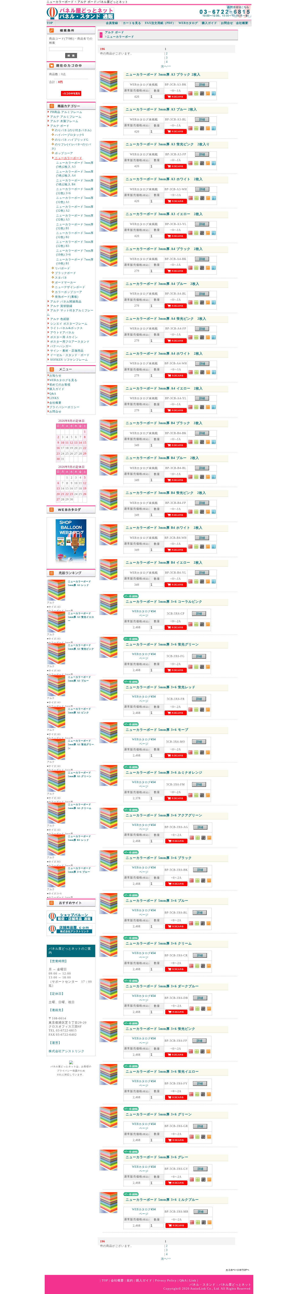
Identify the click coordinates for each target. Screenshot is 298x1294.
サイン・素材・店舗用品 (66, 350)
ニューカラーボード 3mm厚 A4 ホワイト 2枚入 (164, 353)
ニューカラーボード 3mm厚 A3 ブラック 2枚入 (163, 74)
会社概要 (242, 23)
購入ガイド (209, 23)
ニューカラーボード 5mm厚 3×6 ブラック (159, 858)
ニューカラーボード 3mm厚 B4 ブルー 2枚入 (162, 458)
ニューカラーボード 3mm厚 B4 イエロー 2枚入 (164, 562)
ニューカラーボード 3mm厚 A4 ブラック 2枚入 (164, 249)
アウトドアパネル (61, 332)
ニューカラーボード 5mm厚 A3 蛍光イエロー (81, 617)
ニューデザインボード (69, 287)
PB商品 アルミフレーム (65, 112)
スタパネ (60, 277)
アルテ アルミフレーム (65, 116)
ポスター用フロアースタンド (69, 341)
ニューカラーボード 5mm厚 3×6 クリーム (159, 943)
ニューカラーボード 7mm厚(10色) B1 (75, 261)
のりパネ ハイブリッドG (71, 139)
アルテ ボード (59, 125)
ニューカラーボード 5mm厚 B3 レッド (79, 838)
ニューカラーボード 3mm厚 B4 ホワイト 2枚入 (164, 527)
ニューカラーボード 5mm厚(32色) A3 (75, 217)
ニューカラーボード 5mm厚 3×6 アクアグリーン (164, 815)
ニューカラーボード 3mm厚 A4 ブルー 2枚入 (162, 284)
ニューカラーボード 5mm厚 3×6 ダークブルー (162, 986)
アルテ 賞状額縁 (60, 306)
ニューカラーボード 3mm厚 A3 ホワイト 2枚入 (164, 179)
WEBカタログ (188, 23)
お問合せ (227, 23)
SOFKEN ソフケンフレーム (68, 359)
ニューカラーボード (68, 158)
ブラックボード (65, 273)
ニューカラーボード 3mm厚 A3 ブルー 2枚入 (161, 109)
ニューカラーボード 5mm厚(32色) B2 (75, 235)
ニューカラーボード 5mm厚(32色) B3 (75, 243)
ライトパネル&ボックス (66, 328)
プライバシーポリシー (64, 407)
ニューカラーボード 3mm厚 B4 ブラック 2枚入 (164, 423)
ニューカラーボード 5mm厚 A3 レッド (79, 583)
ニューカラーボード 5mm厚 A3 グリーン (79, 774)
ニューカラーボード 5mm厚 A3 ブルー (79, 679)
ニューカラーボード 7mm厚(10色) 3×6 (75, 252)
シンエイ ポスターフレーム (68, 323)
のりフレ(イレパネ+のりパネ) (71, 146)
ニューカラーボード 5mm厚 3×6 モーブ (157, 730)
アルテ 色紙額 (59, 319)
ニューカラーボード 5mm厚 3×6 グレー (157, 1157)
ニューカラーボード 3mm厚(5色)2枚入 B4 (75, 182)
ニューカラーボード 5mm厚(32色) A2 (75, 208)
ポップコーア (63, 153)
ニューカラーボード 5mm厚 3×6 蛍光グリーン (162, 644)
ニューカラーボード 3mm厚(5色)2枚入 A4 (75, 173)
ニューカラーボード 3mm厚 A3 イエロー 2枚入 (164, 214)
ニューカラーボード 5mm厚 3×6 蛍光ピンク (160, 1029)
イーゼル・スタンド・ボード (69, 355)
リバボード (62, 268)
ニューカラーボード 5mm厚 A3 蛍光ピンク (81, 647)
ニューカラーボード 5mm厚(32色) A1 (75, 199)
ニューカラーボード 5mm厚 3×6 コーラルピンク (164, 601)
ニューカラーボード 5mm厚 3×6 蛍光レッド (160, 687)
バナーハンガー (60, 346)
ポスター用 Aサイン (63, 337)
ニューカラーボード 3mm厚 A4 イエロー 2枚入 (164, 388)
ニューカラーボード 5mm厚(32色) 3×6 (75, 191)
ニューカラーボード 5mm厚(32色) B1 (75, 226)
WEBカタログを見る (63, 380)
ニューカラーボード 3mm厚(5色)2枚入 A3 (75, 164)
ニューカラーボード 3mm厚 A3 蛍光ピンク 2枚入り (168, 144)
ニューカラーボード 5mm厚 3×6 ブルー (79, 870)
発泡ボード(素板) (66, 296)
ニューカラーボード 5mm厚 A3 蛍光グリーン (81, 744)
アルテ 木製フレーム (63, 121)
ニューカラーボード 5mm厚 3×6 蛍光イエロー (162, 1071)
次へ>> (166, 66)
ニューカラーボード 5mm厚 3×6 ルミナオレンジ (164, 772)
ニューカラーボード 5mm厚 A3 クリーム (79, 806)
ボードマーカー (65, 282)
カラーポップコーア (68, 292)
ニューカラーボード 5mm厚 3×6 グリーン (159, 1114)
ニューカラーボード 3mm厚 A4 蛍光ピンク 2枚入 (166, 318)
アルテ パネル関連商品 (65, 301)
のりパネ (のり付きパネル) (72, 130)
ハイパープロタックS (69, 134)
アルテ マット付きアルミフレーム (70, 312)
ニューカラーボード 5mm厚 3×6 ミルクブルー (162, 1199)
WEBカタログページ (144, 613)
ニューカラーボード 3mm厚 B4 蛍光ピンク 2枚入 (166, 493)
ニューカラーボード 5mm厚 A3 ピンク (79, 711)
